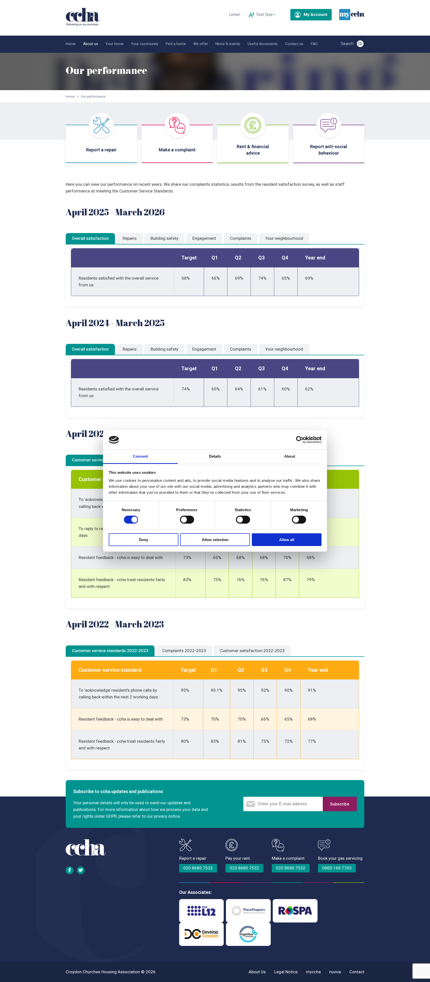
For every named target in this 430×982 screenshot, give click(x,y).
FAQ (314, 44)
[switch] (187, 520)
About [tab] (289, 456)
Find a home (176, 44)
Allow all (286, 540)
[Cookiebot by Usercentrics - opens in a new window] (300, 439)
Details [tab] (215, 456)
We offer (200, 44)
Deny (143, 540)
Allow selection (215, 540)
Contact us (294, 44)
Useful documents (263, 44)
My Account (315, 14)
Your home (115, 44)
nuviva (335, 971)
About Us (257, 971)
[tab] (90, 239)
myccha (313, 971)
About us (90, 44)
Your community (144, 44)
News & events (227, 44)
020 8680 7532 (198, 867)
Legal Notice (286, 971)
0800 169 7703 (337, 867)
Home (71, 44)
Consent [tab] (140, 456)
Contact (356, 971)
